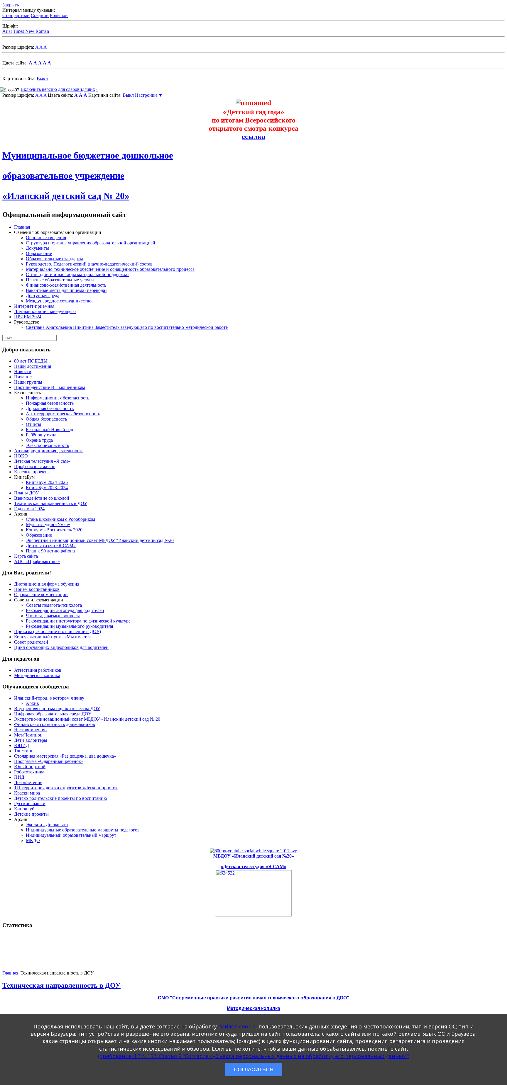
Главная (22, 227)
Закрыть (10, 4)
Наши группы (28, 382)
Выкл (42, 78)
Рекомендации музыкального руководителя (69, 626)
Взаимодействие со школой (41, 498)
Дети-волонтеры (30, 740)
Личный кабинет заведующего (45, 311)
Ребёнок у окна (41, 434)
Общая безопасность (46, 418)
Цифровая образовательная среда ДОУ (52, 713)
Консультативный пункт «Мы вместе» (52, 636)
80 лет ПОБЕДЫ (31, 360)
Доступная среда (42, 295)
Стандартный (16, 15)
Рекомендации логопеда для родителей (65, 610)
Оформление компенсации (41, 594)
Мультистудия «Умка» (48, 524)
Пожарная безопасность (50, 403)
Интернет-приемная (34, 306)
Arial (7, 31)
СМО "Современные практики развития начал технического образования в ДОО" (253, 997)
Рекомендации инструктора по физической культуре (78, 620)
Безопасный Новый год (49, 429)
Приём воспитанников (37, 589)
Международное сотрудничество (59, 300)
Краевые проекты (32, 471)
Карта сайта (26, 556)
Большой (59, 15)
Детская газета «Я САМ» (51, 545)
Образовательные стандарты (54, 258)
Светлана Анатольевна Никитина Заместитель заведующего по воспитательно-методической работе (127, 327)
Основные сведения (46, 237)
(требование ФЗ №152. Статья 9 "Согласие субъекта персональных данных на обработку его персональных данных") (253, 1056)
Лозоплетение (28, 782)
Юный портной (29, 766)
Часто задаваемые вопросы (53, 615)
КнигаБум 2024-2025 (47, 482)
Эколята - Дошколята (47, 824)
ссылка (253, 136)
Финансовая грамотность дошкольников (54, 724)
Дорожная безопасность (50, 408)
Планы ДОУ (26, 492)
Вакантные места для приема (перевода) (66, 290)
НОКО (21, 455)
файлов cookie (237, 1026)
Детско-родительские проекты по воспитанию (60, 798)
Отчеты (33, 424)
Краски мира (27, 792)
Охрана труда (39, 440)
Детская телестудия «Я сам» (42, 461)
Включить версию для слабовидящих (58, 89)
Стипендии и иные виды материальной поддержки (77, 274)
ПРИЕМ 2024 (27, 316)
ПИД (19, 777)
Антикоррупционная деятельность (48, 450)
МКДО (33, 840)
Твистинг (23, 750)
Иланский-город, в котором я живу (49, 697)
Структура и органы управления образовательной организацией (90, 242)
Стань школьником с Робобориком (60, 519)
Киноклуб (24, 808)
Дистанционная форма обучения (46, 583)
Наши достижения (32, 366)
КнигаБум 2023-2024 (47, 487)
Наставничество (30, 729)
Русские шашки (29, 803)
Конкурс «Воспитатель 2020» (55, 529)
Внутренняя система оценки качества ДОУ (57, 708)
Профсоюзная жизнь (34, 466)
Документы (37, 248)
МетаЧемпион (28, 734)
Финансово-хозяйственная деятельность (66, 285)
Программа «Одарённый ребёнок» (48, 761)
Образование (39, 253)
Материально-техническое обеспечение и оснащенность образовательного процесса (110, 269)
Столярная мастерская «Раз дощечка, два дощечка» (65, 756)
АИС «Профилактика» (37, 561)
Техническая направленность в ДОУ (50, 503)
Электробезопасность (47, 445)
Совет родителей (31, 642)
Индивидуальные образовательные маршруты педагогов (83, 829)
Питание (23, 376)
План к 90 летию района (50, 550)
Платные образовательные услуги (60, 279)
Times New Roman (31, 31)
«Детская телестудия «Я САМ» (253, 866)
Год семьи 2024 (29, 508)
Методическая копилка (37, 675)
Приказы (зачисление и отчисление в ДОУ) (57, 631)
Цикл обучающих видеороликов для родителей (61, 647)
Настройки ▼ (149, 95)
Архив (32, 703)
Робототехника (29, 771)
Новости (22, 371)
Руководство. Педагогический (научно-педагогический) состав (89, 263)
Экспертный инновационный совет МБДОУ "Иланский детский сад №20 (100, 540)
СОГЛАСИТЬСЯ (253, 1069)
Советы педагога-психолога (54, 605)
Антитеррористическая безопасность (63, 413)
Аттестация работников (37, 670)
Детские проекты (31, 814)
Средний (40, 15)
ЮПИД (21, 745)
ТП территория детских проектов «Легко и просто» (66, 787)
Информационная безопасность (57, 397)
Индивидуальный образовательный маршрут (71, 835)
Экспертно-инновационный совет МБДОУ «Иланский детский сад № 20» (88, 719)
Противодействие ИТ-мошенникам (49, 387)
